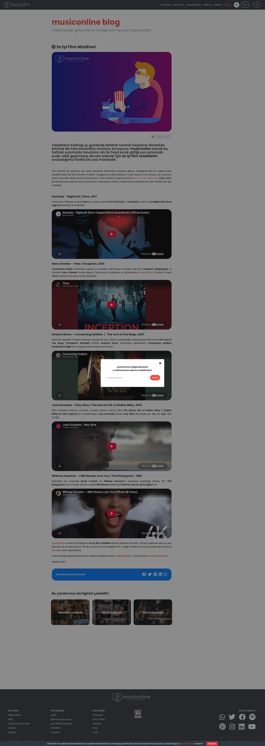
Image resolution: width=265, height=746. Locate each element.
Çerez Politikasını (187, 743)
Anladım (212, 743)
